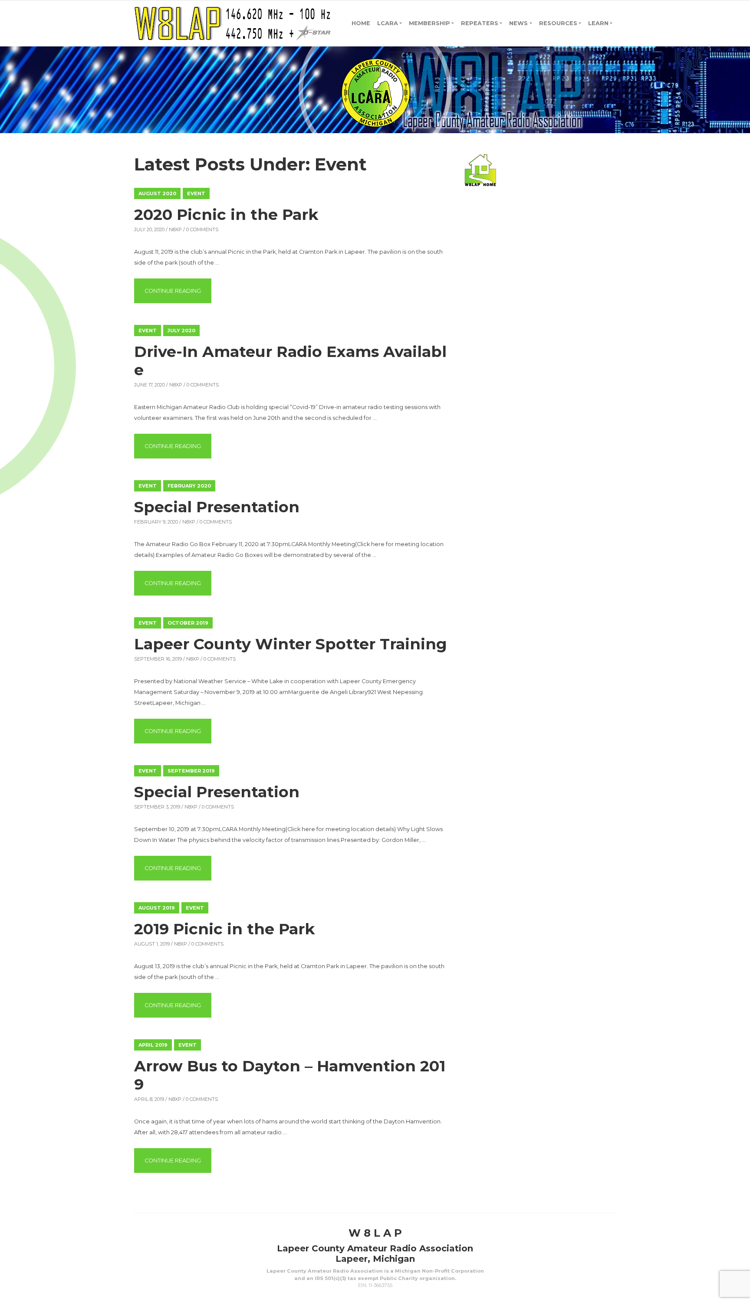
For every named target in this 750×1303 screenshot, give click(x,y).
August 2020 (157, 193)
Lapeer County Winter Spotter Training (290, 644)
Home (361, 23)
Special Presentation (216, 507)
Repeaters (479, 23)
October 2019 (188, 623)
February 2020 (189, 486)
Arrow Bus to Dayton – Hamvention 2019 (289, 1075)
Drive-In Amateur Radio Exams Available (290, 360)
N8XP (175, 229)
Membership (429, 23)
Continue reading (178, 290)
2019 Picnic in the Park (224, 929)
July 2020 (181, 330)
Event (196, 193)
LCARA (387, 23)
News (518, 23)
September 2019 (191, 771)
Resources (558, 23)
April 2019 (153, 1045)
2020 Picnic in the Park (226, 214)
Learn (598, 23)
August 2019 (156, 908)
